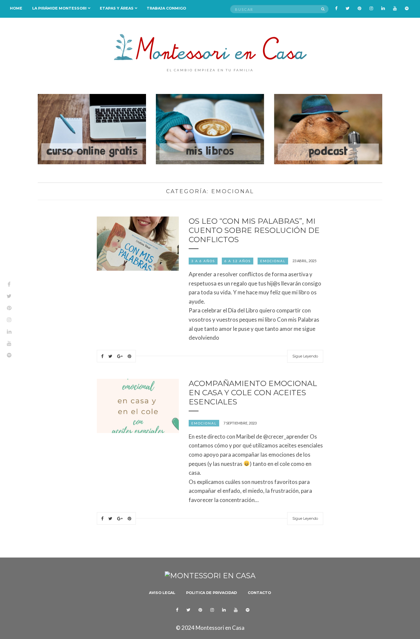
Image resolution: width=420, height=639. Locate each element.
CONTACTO (259, 592)
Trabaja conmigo (166, 8)
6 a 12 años (237, 261)
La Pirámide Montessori (59, 8)
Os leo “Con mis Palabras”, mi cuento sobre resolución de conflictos (254, 230)
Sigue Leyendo (305, 356)
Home (16, 8)
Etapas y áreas (117, 8)
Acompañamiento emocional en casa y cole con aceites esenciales (253, 392)
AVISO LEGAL (162, 592)
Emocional (272, 261)
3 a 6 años (203, 261)
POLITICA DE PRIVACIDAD (211, 592)
